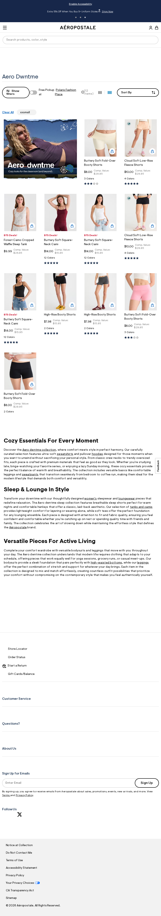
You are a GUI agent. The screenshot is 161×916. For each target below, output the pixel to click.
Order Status (16, 657)
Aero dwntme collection (39, 450)
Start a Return (16, 665)
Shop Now (107, 11)
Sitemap (11, 898)
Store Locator (17, 649)
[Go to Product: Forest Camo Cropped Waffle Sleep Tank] (20, 258)
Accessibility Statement (21, 868)
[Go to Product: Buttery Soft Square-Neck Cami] (60, 259)
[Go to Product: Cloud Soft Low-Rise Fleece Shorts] (140, 180)
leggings (143, 562)
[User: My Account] (151, 28)
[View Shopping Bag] (156, 28)
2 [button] (80, 17)
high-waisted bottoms (106, 562)
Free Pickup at (57, 92)
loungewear (126, 498)
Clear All (8, 112)
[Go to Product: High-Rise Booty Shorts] (60, 329)
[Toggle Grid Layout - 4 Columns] (109, 92)
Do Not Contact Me (19, 853)
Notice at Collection (19, 845)
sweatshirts (65, 454)
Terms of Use (14, 860)
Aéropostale (18, 527)
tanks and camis (141, 507)
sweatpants (30, 474)
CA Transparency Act (20, 890)
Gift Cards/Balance (21, 674)
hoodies (97, 454)
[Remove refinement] (31, 112)
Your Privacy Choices (20, 883)
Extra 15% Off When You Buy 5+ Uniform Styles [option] (80, 11)
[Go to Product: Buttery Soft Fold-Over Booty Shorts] (100, 180)
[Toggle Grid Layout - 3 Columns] (100, 92)
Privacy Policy (24, 795)
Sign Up (147, 783)
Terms (6, 795)
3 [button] (85, 17)
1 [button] (76, 17)
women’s (90, 498)
